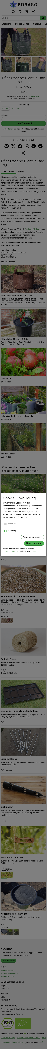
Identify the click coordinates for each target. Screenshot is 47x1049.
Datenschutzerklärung (11, 551)
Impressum (34, 551)
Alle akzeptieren (34, 543)
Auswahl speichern (32, 537)
